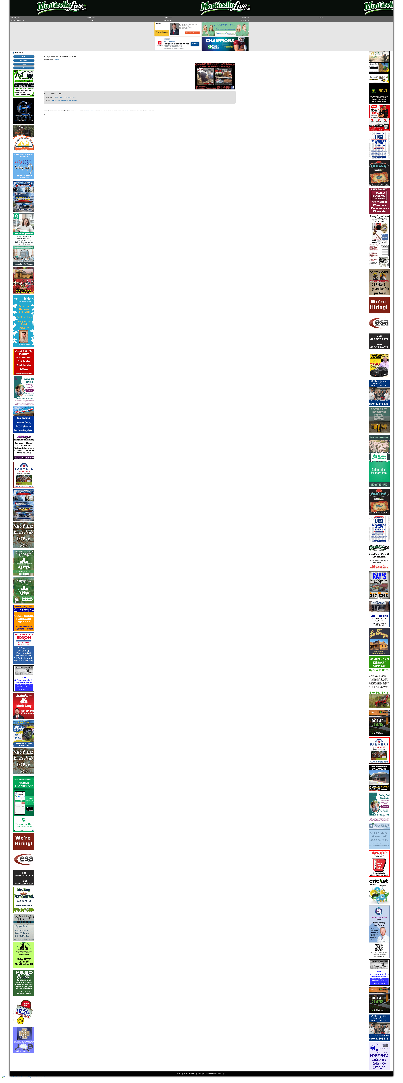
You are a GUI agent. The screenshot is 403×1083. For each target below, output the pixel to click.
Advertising (245, 20)
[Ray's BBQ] (379, 599)
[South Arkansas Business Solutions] (379, 876)
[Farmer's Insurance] (23, 487)
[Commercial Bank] (23, 831)
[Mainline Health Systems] (225, 35)
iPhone (57, 59)
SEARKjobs (15, 17)
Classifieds (245, 17)
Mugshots (91, 17)
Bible (24, 56)
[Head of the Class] (23, 995)
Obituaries (168, 17)
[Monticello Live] (178, 50)
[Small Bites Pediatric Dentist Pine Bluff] (23, 347)
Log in (224, 1074)
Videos (90, 20)
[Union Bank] (379, 158)
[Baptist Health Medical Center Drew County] (225, 50)
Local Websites (24, 68)
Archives (167, 20)
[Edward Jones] (178, 35)
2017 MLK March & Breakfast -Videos (64, 97)
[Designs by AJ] (23, 96)
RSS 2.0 (126, 110)
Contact (320, 17)
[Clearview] (23, 630)
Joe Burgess (201, 1074)
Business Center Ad (90, 110)
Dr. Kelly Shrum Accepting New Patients (64, 100)
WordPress (217, 1074)
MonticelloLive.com (18, 20)
